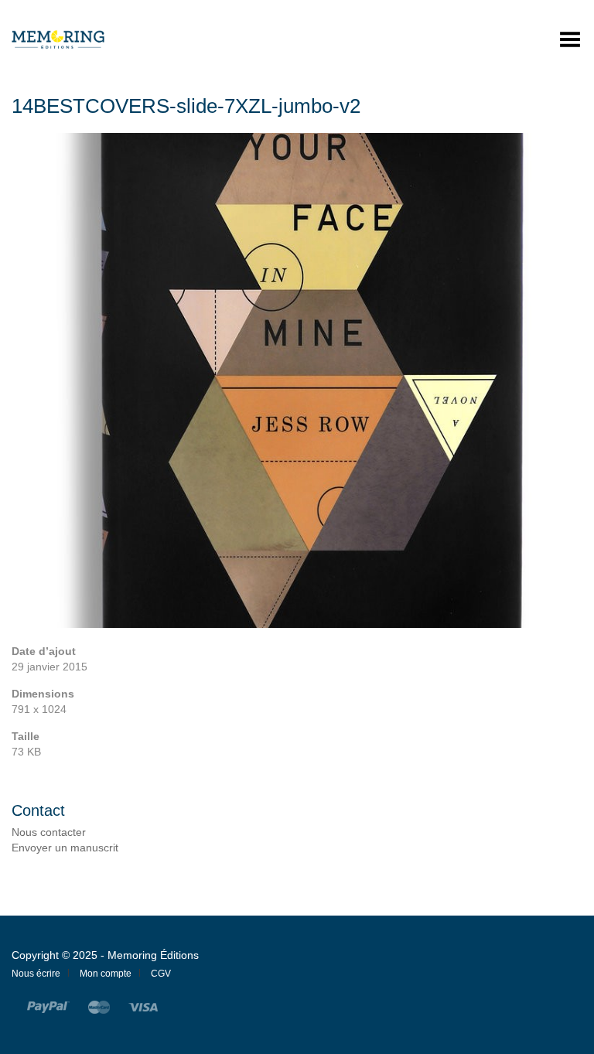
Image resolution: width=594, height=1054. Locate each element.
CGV (161, 973)
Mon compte (105, 973)
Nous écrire (36, 973)
